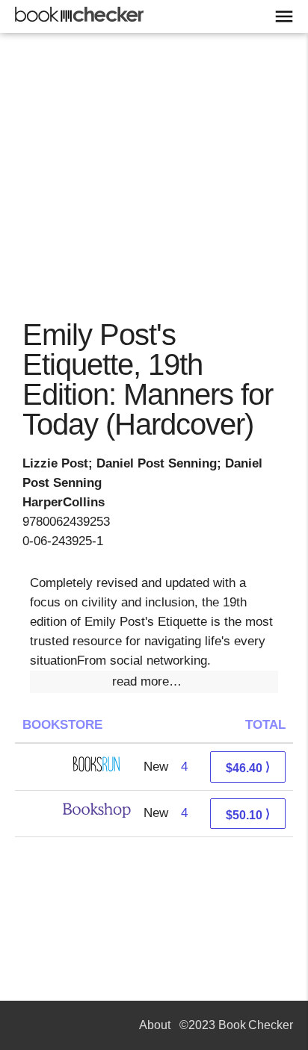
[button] (154, 682)
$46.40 (248, 767)
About (154, 1025)
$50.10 (248, 814)
